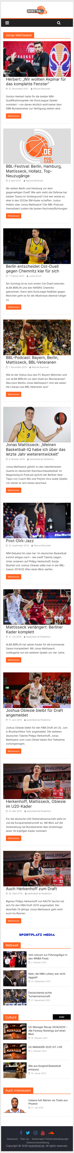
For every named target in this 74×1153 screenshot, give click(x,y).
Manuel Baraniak (41, 88)
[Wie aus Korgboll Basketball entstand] (15, 1064)
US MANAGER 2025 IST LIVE (45, 1046)
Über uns (24, 1139)
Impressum (12, 1139)
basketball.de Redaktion (42, 459)
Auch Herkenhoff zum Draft (31, 888)
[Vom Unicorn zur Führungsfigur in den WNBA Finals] (15, 953)
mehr (61, 1017)
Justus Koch (35, 276)
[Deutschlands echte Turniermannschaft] (15, 991)
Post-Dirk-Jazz (20, 540)
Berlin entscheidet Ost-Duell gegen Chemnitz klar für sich (32, 268)
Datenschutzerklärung (38, 1142)
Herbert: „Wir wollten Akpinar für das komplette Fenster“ (36, 81)
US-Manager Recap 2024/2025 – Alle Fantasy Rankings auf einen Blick (47, 1030)
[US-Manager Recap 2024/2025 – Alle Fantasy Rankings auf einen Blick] (15, 1025)
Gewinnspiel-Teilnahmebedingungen (50, 1139)
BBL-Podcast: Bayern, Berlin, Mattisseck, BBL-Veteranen (32, 360)
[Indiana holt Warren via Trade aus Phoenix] (15, 1098)
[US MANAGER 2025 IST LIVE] (15, 1045)
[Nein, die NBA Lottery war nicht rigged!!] (15, 972)
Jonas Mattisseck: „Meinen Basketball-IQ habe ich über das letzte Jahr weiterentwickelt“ (36, 449)
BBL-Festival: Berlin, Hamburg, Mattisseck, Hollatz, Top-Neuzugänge (34, 171)
